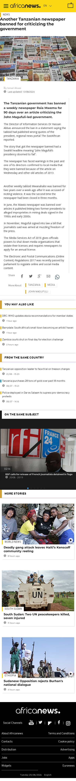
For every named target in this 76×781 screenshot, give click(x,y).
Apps (71, 758)
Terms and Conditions (61, 733)
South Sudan (13, 609)
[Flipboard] (50, 723)
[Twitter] (41, 723)
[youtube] (32, 723)
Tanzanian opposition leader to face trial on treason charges (36, 369)
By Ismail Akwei (12, 88)
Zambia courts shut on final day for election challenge (32, 339)
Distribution (8, 749)
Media (51, 285)
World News (13, 542)
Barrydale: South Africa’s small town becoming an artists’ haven (37, 327)
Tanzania (12, 78)
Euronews (69, 766)
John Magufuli (38, 291)
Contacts (7, 741)
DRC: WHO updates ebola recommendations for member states (37, 316)
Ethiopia (10, 675)
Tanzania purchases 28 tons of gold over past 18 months (33, 381)
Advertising (67, 749)
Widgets (6, 766)
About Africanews (12, 733)
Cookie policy (66, 741)
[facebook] (59, 723)
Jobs (4, 758)
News (6, 14)
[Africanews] (25, 6)
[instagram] (68, 723)
